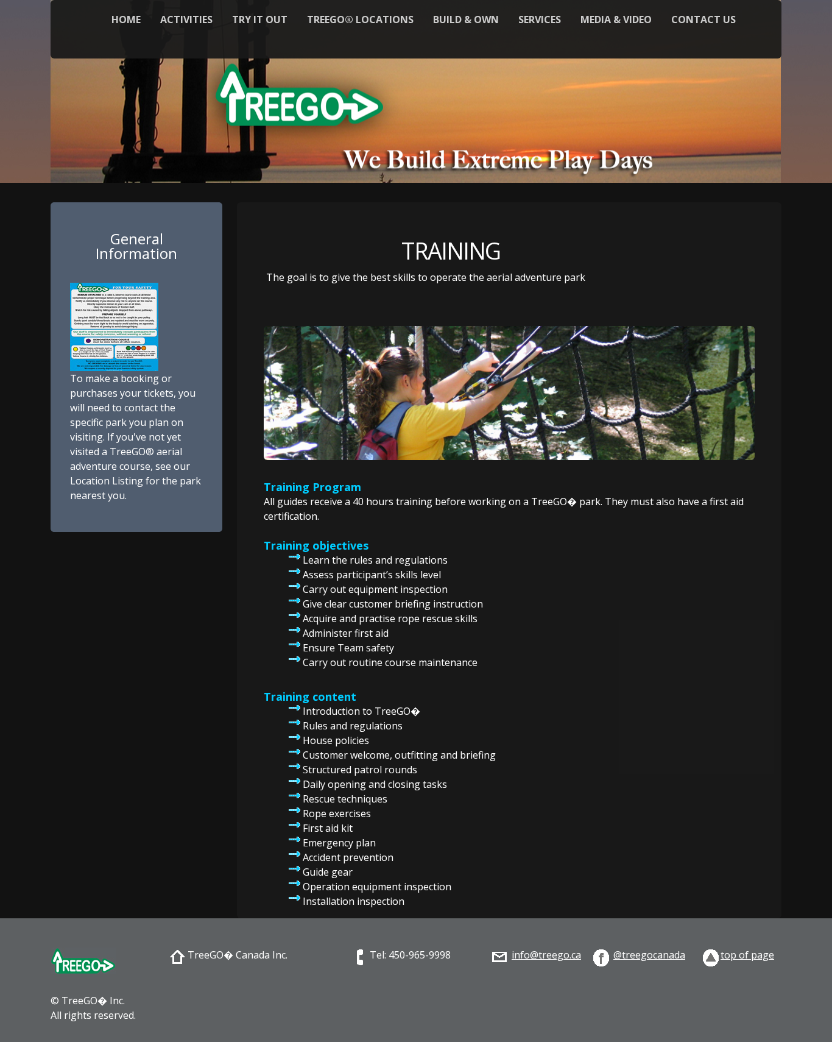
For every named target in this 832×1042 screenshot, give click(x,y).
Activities (186, 19)
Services (539, 19)
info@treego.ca (546, 955)
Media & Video (616, 19)
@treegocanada (649, 955)
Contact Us (703, 19)
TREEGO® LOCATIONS (360, 19)
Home (126, 19)
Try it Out (259, 19)
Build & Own (466, 19)
